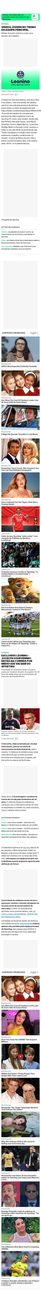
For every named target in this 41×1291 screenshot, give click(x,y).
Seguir (35, 18)
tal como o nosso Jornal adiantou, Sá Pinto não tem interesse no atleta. (19, 914)
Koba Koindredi (26, 923)
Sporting (26, 847)
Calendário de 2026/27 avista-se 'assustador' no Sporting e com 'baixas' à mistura (17, 234)
